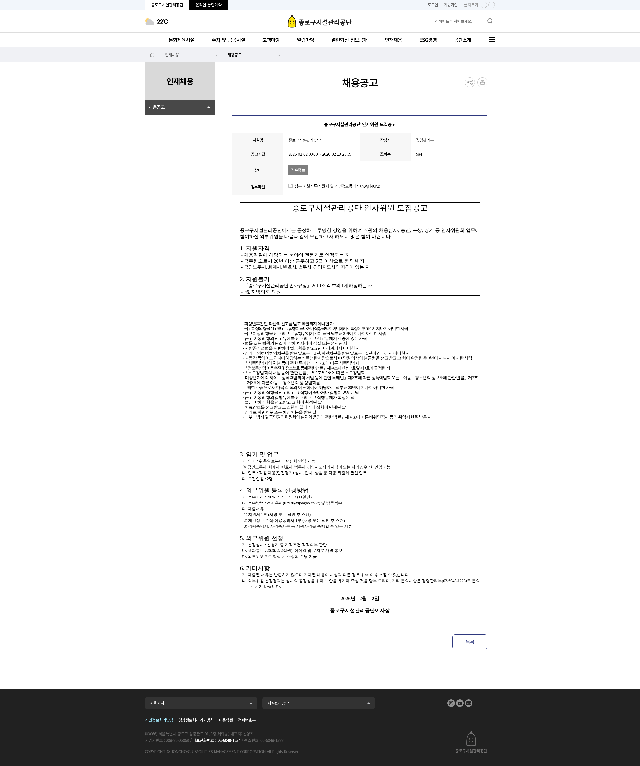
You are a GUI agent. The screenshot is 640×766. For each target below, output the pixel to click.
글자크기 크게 (484, 5)
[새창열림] (451, 703)
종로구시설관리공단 (320, 21)
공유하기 (470, 82)
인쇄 (483, 82)
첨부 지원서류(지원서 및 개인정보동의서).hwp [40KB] (338, 186)
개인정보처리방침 (159, 720)
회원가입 (451, 5)
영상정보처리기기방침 (196, 720)
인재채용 (172, 55)
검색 (490, 21)
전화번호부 (247, 720)
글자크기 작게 (491, 5)
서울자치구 (159, 703)
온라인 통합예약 (209, 5)
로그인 (433, 5)
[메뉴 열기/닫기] (492, 39)
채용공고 (235, 55)
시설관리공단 (278, 703)
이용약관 (226, 720)
